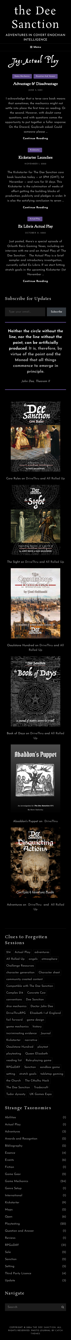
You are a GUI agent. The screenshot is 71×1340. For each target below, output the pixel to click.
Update (10, 1280)
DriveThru (32, 478)
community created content (24, 979)
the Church (13, 1080)
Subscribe (56, 311)
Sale (8, 1252)
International (13, 1195)
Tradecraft (41, 1087)
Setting (9, 1266)
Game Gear (13, 1174)
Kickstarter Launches (35, 157)
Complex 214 (14, 992)
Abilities (10, 1117)
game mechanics (17, 1026)
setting (10, 1074)
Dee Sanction (35, 999)
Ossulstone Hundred (19, 1047)
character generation (20, 972)
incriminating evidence (21, 1033)
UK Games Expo (41, 1094)
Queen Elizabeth (36, 1053)
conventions (14, 999)
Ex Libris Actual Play (35, 226)
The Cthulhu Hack (37, 1080)
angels (33, 959)
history (37, 1026)
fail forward (14, 1019)
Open (8, 1216)
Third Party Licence (18, 1273)
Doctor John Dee (42, 1006)
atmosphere (49, 959)
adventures (42, 952)
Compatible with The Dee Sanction (29, 986)
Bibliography (13, 1145)
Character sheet (49, 972)
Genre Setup (13, 1188)
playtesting (13, 1053)
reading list (14, 1060)
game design (35, 1019)
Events (9, 1160)
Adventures (12, 1131)
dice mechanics (16, 1006)
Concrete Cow (36, 992)
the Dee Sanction (35, 18)
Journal (46, 1033)
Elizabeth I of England (45, 1013)
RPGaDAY (13, 1067)
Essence (10, 1153)
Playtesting (12, 1223)
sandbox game (50, 1067)
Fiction (9, 1167)
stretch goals (27, 1074)
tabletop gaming (51, 1074)
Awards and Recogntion (21, 1138)
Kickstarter (35, 150)
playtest (42, 1047)
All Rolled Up (56, 478)
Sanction (30, 1067)
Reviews (10, 1238)
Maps (9, 1209)
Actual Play (35, 219)
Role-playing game (38, 1060)
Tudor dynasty (15, 1094)
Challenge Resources (20, 965)
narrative (31, 1040)
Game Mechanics (22, 76)
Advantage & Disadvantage (35, 83)
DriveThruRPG (16, 1013)
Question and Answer (45, 76)
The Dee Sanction (18, 1087)
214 (8, 952)
